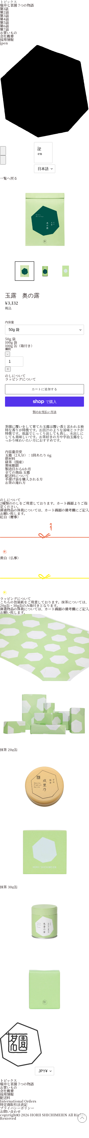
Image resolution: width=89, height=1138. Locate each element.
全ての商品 (13, 472)
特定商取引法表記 (13, 1104)
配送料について (17, 475)
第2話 (4, 12)
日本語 (43, 169)
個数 (8, 348)
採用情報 (7, 39)
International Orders (18, 1101)
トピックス (8, 1080)
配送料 (5, 1097)
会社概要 (7, 36)
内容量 (9, 322)
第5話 (4, 22)
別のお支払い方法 (44, 411)
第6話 (4, 25)
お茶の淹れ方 (15, 482)
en (40, 153)
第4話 (4, 18)
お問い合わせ (10, 1111)
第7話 (4, 29)
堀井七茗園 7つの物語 (17, 5)
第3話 (4, 15)
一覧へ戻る (8, 178)
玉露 (26, 472)
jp (39, 147)
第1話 (4, 8)
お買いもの (8, 32)
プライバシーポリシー (17, 1108)
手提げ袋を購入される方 (24, 479)
